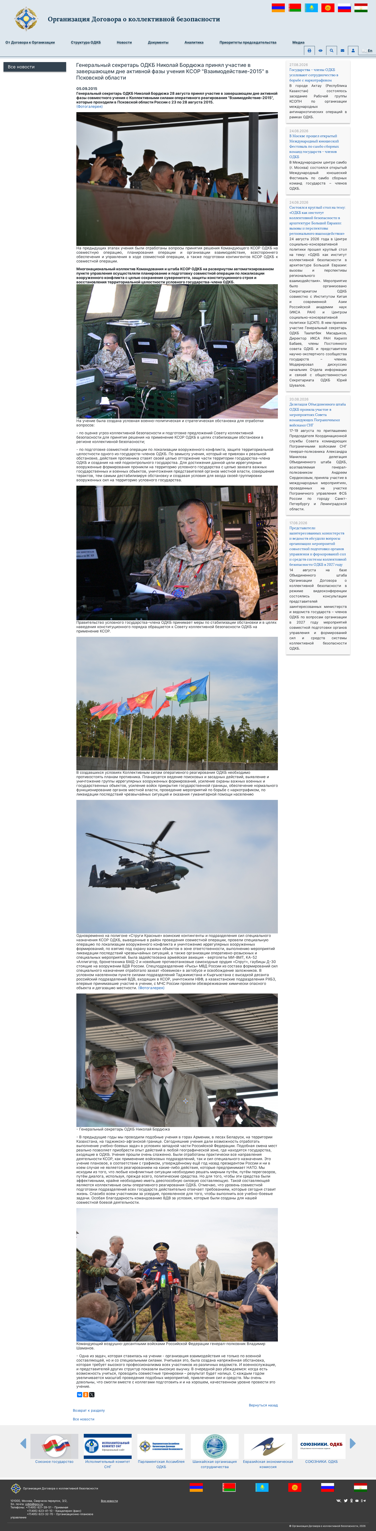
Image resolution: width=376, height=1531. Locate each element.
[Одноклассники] (85, 1394)
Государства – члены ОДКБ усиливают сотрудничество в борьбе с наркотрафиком (313, 75)
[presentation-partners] (22, 1443)
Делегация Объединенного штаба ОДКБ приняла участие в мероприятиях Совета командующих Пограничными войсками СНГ (317, 414)
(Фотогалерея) (89, 106)
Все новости (21, 66)
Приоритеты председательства (248, 42)
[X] (91, 1394)
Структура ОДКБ (86, 42)
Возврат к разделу (89, 1410)
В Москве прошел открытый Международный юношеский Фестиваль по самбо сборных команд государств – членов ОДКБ (314, 146)
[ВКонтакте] (79, 1394)
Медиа (298, 42)
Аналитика (194, 42)
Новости (124, 42)
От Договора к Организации (30, 42)
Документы (158, 42)
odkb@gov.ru (34, 1504)
